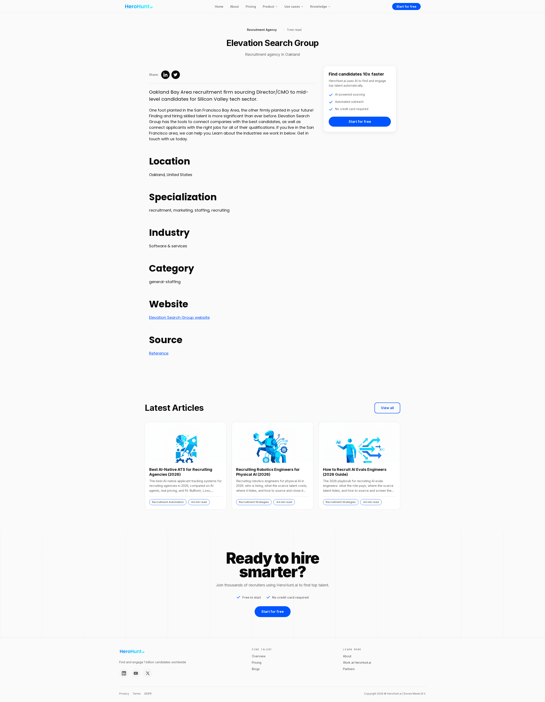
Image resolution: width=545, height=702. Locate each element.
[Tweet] (175, 74)
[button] (270, 6)
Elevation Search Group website (179, 317)
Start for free (406, 6)
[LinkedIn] (124, 673)
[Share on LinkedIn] (165, 74)
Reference (158, 353)
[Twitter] (147, 673)
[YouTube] (136, 673)
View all (387, 408)
